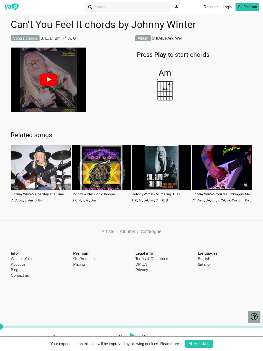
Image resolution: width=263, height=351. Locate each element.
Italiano (204, 264)
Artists (107, 231)
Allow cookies (199, 344)
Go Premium (247, 7)
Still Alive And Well (167, 38)
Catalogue (151, 231)
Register (211, 7)
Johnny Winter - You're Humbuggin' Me (221, 194)
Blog (14, 269)
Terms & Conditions (151, 258)
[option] (41, 173)
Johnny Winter (163, 25)
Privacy (141, 269)
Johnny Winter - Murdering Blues (156, 194)
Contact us (20, 275)
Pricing (79, 264)
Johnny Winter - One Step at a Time (37, 194)
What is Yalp (21, 258)
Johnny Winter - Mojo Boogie (93, 194)
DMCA (141, 264)
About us (18, 264)
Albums (127, 231)
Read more (169, 343)
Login (227, 7)
